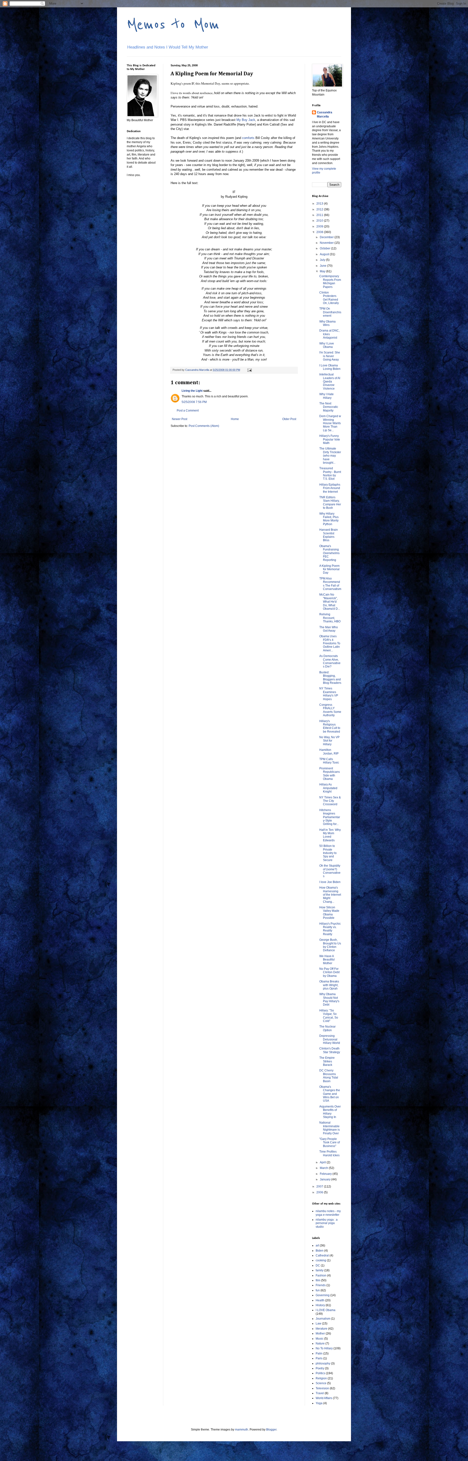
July (323, 260)
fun (318, 1290)
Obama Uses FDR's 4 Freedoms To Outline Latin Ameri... (329, 643)
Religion (321, 1378)
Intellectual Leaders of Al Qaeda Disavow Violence (329, 381)
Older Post (289, 419)
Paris (319, 1358)
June (323, 265)
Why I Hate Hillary (326, 395)
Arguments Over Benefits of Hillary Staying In (330, 1112)
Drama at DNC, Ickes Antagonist (329, 334)
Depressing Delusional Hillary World (329, 1039)
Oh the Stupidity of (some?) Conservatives (330, 871)
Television (322, 1388)
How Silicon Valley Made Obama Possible (329, 913)
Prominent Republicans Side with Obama (329, 774)
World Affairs (324, 1398)
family (319, 1270)
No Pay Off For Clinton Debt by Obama (329, 972)
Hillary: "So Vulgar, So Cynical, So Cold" (328, 1016)
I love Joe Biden (330, 882)
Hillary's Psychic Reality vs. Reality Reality (330, 929)
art (317, 1245)
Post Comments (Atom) (204, 426)
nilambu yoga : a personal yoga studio (327, 1223)
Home (235, 419)
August (325, 254)
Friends (321, 1285)
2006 (320, 1192)
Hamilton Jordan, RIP (329, 751)
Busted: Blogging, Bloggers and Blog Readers (330, 678)
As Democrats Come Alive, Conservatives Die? (330, 661)
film (318, 1280)
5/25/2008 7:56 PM (194, 402)
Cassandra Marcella (324, 114)
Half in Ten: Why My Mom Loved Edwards (330, 835)
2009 (320, 226)
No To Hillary (324, 1348)
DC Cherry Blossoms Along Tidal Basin (328, 1076)
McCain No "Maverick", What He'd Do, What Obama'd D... (329, 601)
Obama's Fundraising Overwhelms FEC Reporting (329, 553)
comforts (248, 138)
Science (321, 1383)
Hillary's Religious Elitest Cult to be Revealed (329, 726)
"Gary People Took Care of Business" (329, 1142)
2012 (320, 209)
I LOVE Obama (325, 1310)
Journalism (323, 1318)
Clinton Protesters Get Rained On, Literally (329, 298)
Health (320, 1300)
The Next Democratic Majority (328, 407)
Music (319, 1338)
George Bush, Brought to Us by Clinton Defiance (330, 945)
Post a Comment (188, 410)
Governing (323, 1295)
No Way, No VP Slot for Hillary (329, 740)
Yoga (319, 1403)
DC (318, 1265)
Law (318, 1323)
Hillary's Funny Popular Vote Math (329, 439)
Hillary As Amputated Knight (328, 788)
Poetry (320, 1368)
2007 (320, 1186)
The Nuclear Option (327, 1028)
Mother (320, 1333)
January (325, 1179)
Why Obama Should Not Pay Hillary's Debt (329, 999)
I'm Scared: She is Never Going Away (329, 356)
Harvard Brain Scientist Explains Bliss (328, 535)
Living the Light (192, 390)
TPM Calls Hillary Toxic (329, 760)
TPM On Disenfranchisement (330, 312)
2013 (320, 203)
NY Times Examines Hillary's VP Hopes (328, 694)
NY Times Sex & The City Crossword (330, 801)
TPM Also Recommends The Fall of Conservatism (330, 584)
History (320, 1305)
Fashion (321, 1275)
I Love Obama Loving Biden (330, 367)
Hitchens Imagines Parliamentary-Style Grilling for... (329, 817)
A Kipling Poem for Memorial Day (329, 569)
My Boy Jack (245, 120)
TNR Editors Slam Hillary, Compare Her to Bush (330, 503)
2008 (320, 232)
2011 (320, 215)
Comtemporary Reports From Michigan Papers (330, 281)
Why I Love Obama (326, 345)
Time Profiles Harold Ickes (329, 1153)
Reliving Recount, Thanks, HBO (330, 618)
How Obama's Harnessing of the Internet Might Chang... (330, 894)
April (323, 1162)
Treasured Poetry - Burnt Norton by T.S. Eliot (330, 473)
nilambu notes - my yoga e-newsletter (328, 1212)
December (327, 237)
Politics (320, 1373)
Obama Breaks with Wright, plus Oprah (329, 985)
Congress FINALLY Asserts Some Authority (330, 710)
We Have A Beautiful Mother (327, 959)
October (325, 248)
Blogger (271, 1429)
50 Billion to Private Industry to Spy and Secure (328, 853)
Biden (319, 1250)
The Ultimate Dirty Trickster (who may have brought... (330, 455)
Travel (320, 1393)
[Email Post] (249, 369)
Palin (319, 1353)
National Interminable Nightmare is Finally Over (329, 1128)
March (324, 1168)
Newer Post (179, 419)
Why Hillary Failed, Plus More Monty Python (329, 519)
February (326, 1174)
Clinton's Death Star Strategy (329, 1050)
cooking (321, 1260)
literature (321, 1328)
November (327, 243)
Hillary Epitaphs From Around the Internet (329, 488)
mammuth (241, 1429)
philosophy (323, 1363)
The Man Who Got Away (328, 629)
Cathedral (322, 1255)
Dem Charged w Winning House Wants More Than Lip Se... (330, 423)
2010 (320, 220)
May (323, 271)
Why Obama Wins (327, 323)
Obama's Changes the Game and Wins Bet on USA (329, 1094)
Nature (320, 1343)
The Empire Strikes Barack (327, 1061)
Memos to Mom (173, 25)
